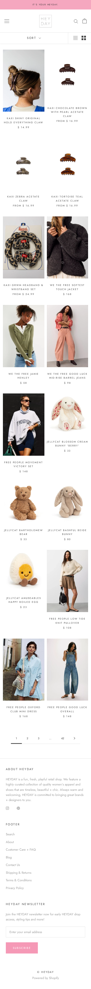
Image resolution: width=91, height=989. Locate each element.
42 (62, 738)
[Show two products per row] (84, 38)
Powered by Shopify (45, 978)
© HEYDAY (45, 972)
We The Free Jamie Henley (23, 376)
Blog (9, 857)
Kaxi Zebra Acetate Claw (23, 199)
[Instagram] (7, 808)
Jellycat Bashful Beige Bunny (67, 532)
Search (10, 834)
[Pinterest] (18, 808)
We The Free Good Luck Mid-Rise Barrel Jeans (67, 376)
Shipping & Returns (18, 872)
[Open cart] (85, 20)
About (10, 842)
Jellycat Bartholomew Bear (23, 532)
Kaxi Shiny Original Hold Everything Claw (23, 120)
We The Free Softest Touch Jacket (67, 287)
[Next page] (74, 738)
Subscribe (22, 948)
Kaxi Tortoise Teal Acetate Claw (67, 199)
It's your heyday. (46, 4)
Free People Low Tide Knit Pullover (67, 621)
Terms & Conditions (19, 880)
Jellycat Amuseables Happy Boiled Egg (23, 600)
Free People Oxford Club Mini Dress (24, 709)
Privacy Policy (15, 888)
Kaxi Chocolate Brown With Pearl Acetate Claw (67, 112)
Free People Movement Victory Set (23, 464)
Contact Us (13, 865)
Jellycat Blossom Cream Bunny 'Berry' (67, 444)
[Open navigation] (6, 21)
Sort (32, 38)
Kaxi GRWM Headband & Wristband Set (23, 287)
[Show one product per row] (75, 38)
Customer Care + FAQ (21, 849)
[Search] (76, 21)
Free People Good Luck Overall (67, 709)
